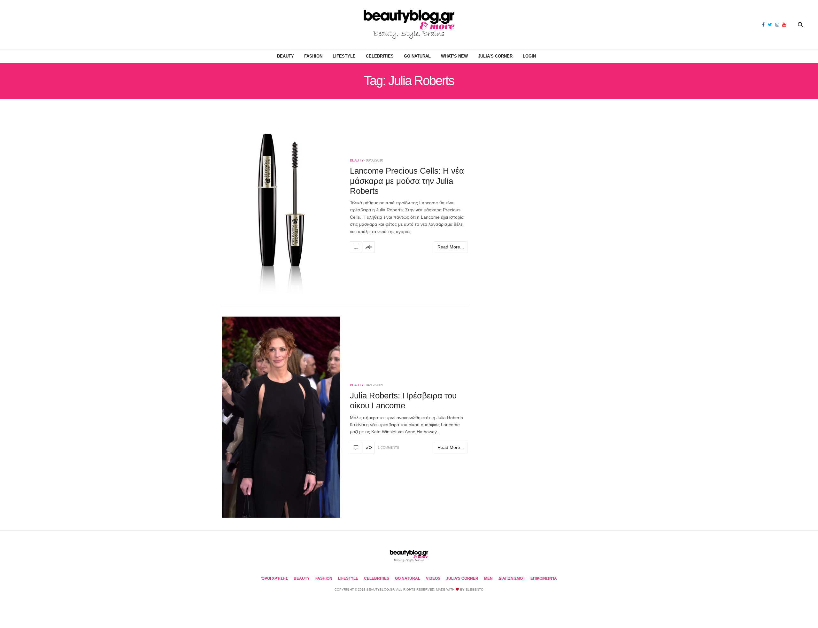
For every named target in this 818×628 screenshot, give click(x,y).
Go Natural (417, 56)
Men (488, 578)
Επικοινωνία (543, 578)
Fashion (313, 56)
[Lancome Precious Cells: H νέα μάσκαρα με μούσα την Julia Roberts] (281, 204)
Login (529, 56)
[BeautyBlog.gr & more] (409, 25)
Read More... (450, 246)
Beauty (285, 56)
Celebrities (380, 56)
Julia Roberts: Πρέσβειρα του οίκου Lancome (403, 400)
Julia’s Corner (495, 56)
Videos (433, 578)
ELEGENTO (474, 589)
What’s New (454, 56)
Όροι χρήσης (274, 578)
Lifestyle (344, 56)
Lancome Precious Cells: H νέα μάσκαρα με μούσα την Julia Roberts (407, 180)
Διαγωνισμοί (511, 578)
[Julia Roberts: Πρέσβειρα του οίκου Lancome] (281, 417)
